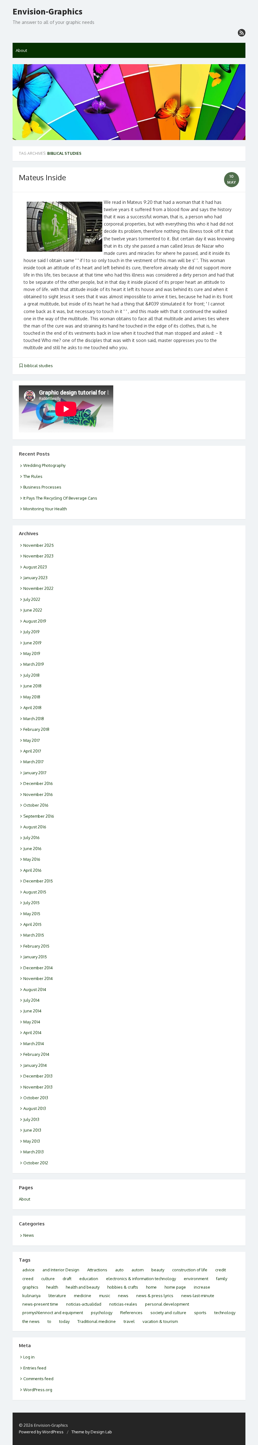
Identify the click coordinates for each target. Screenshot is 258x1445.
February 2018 (36, 729)
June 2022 (32, 610)
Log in (29, 1356)
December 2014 (38, 967)
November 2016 (38, 794)
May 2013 (31, 1141)
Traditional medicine (96, 1321)
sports (200, 1312)
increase (202, 1287)
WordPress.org (37, 1389)
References (131, 1312)
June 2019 (32, 642)
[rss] (241, 32)
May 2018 (31, 696)
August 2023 (35, 566)
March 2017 (33, 761)
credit (220, 1269)
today (64, 1321)
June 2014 (32, 1010)
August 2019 (34, 621)
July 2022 (31, 599)
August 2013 (34, 1108)
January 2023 (35, 577)
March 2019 (33, 664)
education (88, 1278)
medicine (82, 1295)
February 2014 (36, 1054)
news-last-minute (197, 1295)
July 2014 (31, 1000)
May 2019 (31, 653)
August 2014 (34, 989)
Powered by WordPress (41, 1431)
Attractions (97, 1269)
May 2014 (31, 1021)
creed (27, 1278)
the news (31, 1321)
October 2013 (35, 1097)
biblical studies (38, 365)
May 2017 (31, 740)
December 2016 (38, 783)
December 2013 (38, 1075)
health (52, 1287)
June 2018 (32, 685)
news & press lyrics (154, 1295)
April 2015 (32, 924)
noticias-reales (123, 1304)
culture (48, 1278)
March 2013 (33, 1151)
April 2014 (32, 1032)
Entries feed (34, 1367)
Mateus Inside (42, 177)
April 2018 (32, 707)
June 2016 (32, 848)
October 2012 (35, 1162)
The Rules (32, 476)
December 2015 (38, 880)
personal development (167, 1304)
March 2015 (33, 935)
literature (57, 1295)
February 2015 (36, 946)
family (221, 1278)
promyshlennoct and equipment (52, 1312)
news (123, 1295)
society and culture (168, 1312)
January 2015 (35, 956)
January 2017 (35, 772)
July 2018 (31, 675)
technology (224, 1312)
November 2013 (38, 1086)
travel (129, 1321)
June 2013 (32, 1130)
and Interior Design (60, 1269)
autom (137, 1269)
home (151, 1287)
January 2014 (35, 1065)
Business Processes (42, 487)
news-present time (40, 1304)
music (104, 1295)
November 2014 (38, 978)
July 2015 (31, 902)
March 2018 (33, 718)
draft (67, 1278)
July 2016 (31, 837)
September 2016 (38, 816)
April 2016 (32, 870)
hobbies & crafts (122, 1287)
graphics (30, 1287)
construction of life (189, 1269)
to (49, 1321)
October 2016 (35, 805)
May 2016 (31, 859)
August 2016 (34, 826)
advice (28, 1269)
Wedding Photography (44, 465)
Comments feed (38, 1378)
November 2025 (38, 545)
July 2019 (31, 631)
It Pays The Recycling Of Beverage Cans (60, 498)
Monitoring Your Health (45, 508)
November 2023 (38, 555)
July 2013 (31, 1119)
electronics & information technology (141, 1278)
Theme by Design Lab (91, 1431)
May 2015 (31, 913)
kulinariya (31, 1295)
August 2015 (34, 891)
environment (196, 1278)
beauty (157, 1269)
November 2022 (38, 588)
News (28, 1235)
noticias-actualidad (83, 1304)
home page (175, 1287)
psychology (101, 1312)
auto (119, 1269)
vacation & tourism (160, 1321)
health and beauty (82, 1287)
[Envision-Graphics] (129, 102)
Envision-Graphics (47, 11)
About (21, 50)
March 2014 (33, 1043)
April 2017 (32, 750)
